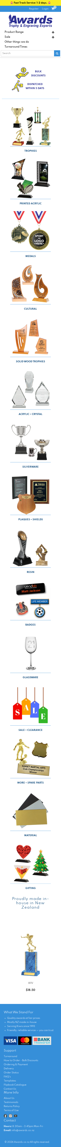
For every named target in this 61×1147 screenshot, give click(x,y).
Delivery (9, 1068)
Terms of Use (11, 1110)
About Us (9, 1098)
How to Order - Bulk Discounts (21, 1060)
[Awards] (30, 21)
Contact (10, 1120)
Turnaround (10, 1056)
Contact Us (10, 1089)
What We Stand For (18, 1012)
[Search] (57, 53)
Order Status (11, 1072)
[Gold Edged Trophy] (30, 948)
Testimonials (11, 1102)
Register (34, 9)
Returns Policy (12, 1106)
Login (45, 9)
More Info (11, 1092)
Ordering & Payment (16, 1064)
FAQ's (7, 1077)
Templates (10, 1081)
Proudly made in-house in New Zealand (30, 903)
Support (10, 1050)
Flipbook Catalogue (15, 1085)
